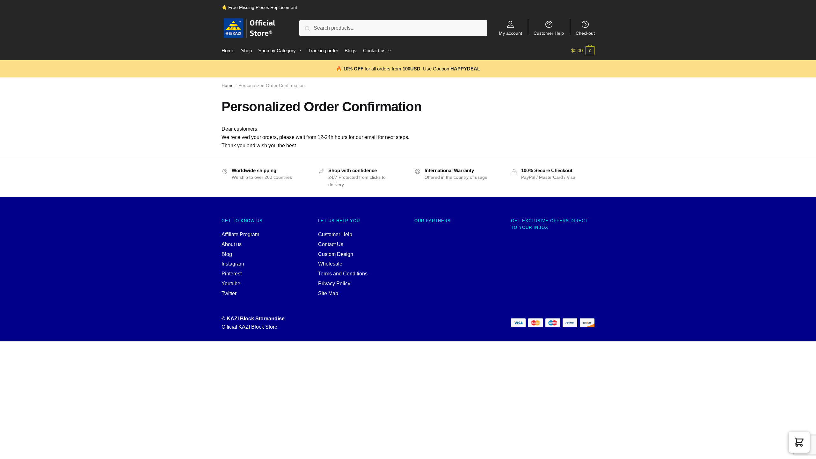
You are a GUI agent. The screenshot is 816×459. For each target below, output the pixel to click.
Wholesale (330, 263)
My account (510, 33)
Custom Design (335, 254)
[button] (799, 442)
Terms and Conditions (343, 273)
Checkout (585, 33)
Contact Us (330, 244)
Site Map (328, 293)
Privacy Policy (334, 283)
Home (228, 85)
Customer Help (549, 33)
